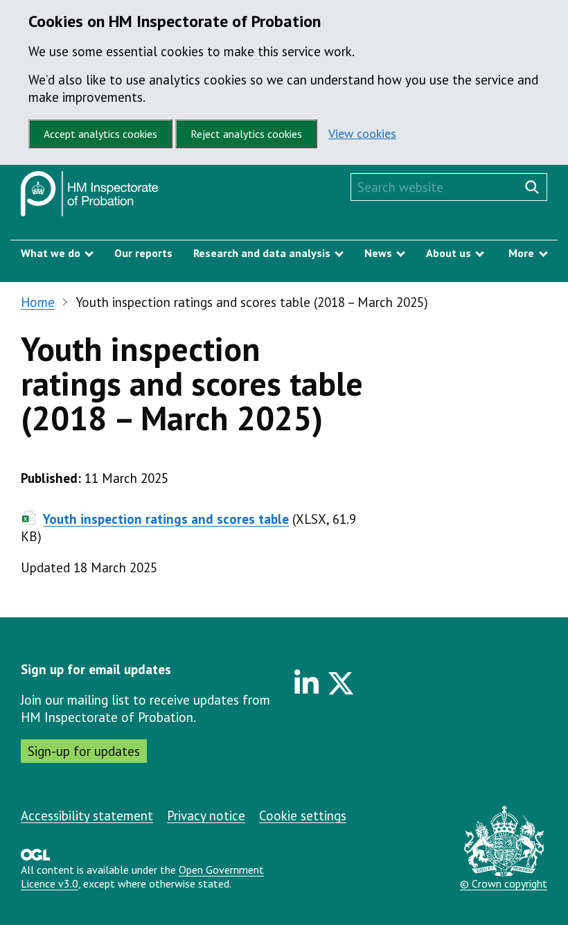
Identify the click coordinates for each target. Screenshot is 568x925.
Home (38, 302)
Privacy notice (206, 815)
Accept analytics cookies (100, 134)
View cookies (362, 133)
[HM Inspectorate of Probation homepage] (90, 197)
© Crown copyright (503, 883)
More (521, 253)
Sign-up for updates (84, 751)
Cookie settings (302, 815)
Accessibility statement (87, 815)
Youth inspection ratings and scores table (166, 519)
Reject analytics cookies (246, 134)
